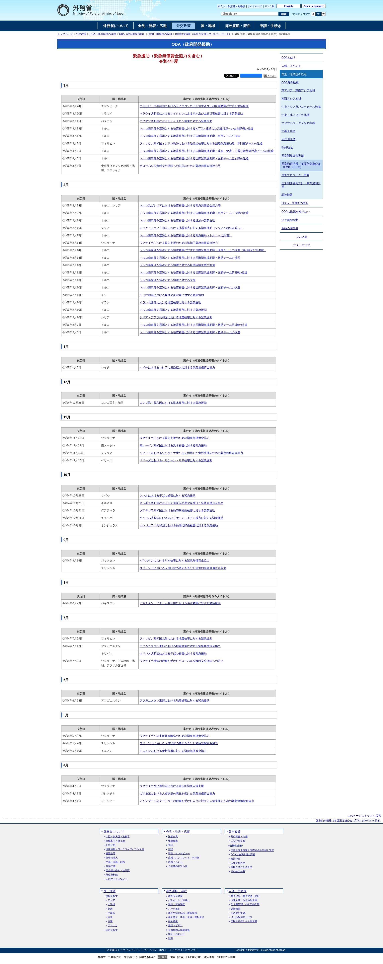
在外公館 (110, 845)
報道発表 (173, 841)
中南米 (111, 913)
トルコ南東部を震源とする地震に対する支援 (167, 280)
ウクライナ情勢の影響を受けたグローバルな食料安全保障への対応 (181, 660)
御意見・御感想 (236, 6)
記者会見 (173, 836)
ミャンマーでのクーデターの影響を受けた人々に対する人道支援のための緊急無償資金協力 (197, 800)
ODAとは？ (288, 57)
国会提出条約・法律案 (118, 870)
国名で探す (112, 930)
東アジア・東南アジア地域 (298, 90)
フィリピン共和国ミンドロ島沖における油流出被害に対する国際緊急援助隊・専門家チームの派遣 (201, 143)
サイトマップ (255, 6)
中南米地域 (288, 131)
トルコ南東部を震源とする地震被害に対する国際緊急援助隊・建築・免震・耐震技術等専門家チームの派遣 (207, 150)
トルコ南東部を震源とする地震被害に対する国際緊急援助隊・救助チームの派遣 (190, 332)
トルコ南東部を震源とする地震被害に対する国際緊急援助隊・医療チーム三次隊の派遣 (194, 158)
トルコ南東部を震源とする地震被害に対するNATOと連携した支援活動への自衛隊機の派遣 (196, 128)
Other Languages (313, 6)
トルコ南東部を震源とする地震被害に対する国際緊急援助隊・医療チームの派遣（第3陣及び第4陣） (203, 250)
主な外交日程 (238, 841)
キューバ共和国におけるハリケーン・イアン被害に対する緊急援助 (181, 517)
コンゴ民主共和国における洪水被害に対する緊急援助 (173, 402)
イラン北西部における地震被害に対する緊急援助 (170, 302)
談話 (170, 845)
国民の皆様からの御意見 (244, 921)
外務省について (114, 831)
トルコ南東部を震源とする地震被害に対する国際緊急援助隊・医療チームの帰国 (190, 135)
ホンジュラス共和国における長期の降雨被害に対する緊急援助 (179, 525)
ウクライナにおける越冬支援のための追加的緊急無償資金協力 (179, 242)
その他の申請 (238, 913)
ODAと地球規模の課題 (103, 34)
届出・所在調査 (176, 904)
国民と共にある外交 (241, 867)
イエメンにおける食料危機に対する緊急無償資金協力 (173, 750)
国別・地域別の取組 (160, 34)
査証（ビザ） (175, 925)
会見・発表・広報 (178, 831)
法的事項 (112, 949)
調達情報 (287, 194)
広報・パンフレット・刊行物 (183, 857)
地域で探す (112, 896)
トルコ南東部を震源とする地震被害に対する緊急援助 (173, 309)
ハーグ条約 (174, 909)
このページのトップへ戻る (364, 815)
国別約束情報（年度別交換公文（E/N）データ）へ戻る (348, 820)
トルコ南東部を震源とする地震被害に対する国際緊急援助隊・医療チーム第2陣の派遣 (193, 272)
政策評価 (110, 866)
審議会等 (110, 853)
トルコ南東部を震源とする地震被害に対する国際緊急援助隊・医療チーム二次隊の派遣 (194, 212)
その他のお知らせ (177, 866)
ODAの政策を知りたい (295, 211)
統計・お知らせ (176, 934)
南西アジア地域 (291, 98)
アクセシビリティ (130, 949)
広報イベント (175, 862)
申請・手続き (238, 891)
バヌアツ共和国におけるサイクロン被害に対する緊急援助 (176, 121)
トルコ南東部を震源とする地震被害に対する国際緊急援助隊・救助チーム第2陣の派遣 (193, 324)
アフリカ (112, 925)
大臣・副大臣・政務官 (118, 836)
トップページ (65, 34)
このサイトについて (116, 879)
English (288, 6)
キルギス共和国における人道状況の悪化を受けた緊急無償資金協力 (181, 503)
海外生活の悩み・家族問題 (182, 913)
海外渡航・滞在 (176, 891)
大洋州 (111, 904)
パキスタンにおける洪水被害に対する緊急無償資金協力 (174, 560)
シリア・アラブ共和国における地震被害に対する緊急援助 (176, 317)
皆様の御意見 (289, 228)
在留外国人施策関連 (179, 930)
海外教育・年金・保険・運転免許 (186, 917)
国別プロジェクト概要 (295, 175)
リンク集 (269, 6)
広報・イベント (291, 65)
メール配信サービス (241, 917)
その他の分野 (238, 871)
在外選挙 (173, 921)
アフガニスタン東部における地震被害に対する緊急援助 (174, 700)
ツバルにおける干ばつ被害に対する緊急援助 (167, 495)
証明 (170, 938)
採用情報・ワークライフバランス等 (125, 849)
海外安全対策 (175, 896)
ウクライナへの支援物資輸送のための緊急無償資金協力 (174, 735)
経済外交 (235, 858)
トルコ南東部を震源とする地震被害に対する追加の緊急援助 (177, 220)
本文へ (221, 6)
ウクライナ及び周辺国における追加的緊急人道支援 (172, 785)
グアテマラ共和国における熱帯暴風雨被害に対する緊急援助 (177, 510)
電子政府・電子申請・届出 (245, 896)
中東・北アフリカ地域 (295, 114)
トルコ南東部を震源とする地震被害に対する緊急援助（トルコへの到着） (186, 235)
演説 (170, 849)
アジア (111, 900)
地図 (164, 957)
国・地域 (109, 891)
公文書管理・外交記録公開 (245, 904)
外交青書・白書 (239, 836)
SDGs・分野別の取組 (294, 203)
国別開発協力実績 (292, 155)
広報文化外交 (238, 863)
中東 (110, 921)
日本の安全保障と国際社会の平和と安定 (252, 850)
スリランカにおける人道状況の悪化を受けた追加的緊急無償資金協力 (183, 568)
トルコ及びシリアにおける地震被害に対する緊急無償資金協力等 (180, 205)
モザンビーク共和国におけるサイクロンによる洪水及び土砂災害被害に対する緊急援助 (194, 106)
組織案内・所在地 (115, 841)
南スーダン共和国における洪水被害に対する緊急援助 (173, 445)
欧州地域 (287, 147)
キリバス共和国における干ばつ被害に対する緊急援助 (173, 653)
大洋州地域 (288, 139)
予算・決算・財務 (115, 862)
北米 (110, 909)
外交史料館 (112, 874)
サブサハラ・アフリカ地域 (298, 122)
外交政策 (81, 34)
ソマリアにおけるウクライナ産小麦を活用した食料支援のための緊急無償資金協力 (191, 452)
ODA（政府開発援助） (132, 34)
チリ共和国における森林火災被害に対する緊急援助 (172, 295)
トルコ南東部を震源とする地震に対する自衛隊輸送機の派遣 (177, 265)
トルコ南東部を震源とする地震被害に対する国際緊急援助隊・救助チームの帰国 (190, 257)
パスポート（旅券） (179, 900)
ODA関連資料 (290, 219)
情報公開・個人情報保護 (244, 900)
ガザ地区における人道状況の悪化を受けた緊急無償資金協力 (177, 793)
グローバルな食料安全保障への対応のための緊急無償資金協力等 (180, 165)
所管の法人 (112, 857)
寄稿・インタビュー (179, 853)
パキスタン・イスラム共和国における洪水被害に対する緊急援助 (180, 603)
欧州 (110, 917)
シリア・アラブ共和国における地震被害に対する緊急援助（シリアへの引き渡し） (191, 227)
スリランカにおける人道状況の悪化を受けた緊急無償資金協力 (179, 743)
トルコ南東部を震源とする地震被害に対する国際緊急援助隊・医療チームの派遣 (190, 287)
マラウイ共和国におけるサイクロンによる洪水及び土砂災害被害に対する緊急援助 (191, 113)
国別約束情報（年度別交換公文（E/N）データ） (203, 34)
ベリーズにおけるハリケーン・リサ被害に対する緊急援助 (176, 460)
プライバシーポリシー (157, 949)
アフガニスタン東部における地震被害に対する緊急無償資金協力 (180, 646)
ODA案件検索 (290, 82)
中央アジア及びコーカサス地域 (301, 106)
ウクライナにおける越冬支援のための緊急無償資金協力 (174, 437)
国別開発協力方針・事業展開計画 (301, 185)
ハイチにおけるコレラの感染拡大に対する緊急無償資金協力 (177, 367)
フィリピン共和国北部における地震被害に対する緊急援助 (176, 638)
